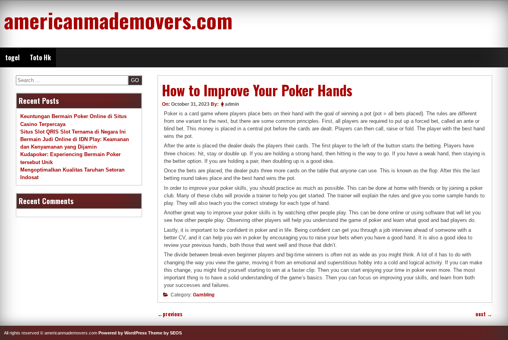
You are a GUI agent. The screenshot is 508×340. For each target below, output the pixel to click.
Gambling (203, 295)
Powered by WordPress (122, 332)
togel (12, 57)
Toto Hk (40, 57)
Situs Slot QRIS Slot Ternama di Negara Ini (73, 132)
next (483, 314)
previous (170, 314)
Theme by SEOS (165, 332)
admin (232, 104)
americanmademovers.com (118, 19)
